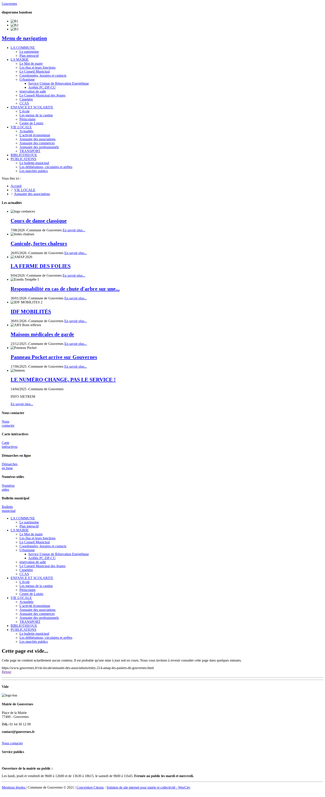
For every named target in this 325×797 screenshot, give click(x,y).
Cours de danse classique (39, 221)
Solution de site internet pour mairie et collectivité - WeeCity (148, 787)
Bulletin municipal (8, 509)
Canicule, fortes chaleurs (39, 243)
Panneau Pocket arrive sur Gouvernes (54, 357)
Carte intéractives (9, 445)
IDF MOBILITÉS (31, 311)
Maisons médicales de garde (42, 334)
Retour (6, 672)
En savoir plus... (74, 230)
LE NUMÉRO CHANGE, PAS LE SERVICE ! (63, 379)
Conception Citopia (90, 787)
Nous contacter (8, 423)
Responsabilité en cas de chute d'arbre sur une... (65, 289)
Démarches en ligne (9, 466)
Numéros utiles (8, 487)
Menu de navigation (24, 38)
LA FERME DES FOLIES (41, 266)
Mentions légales (14, 787)
